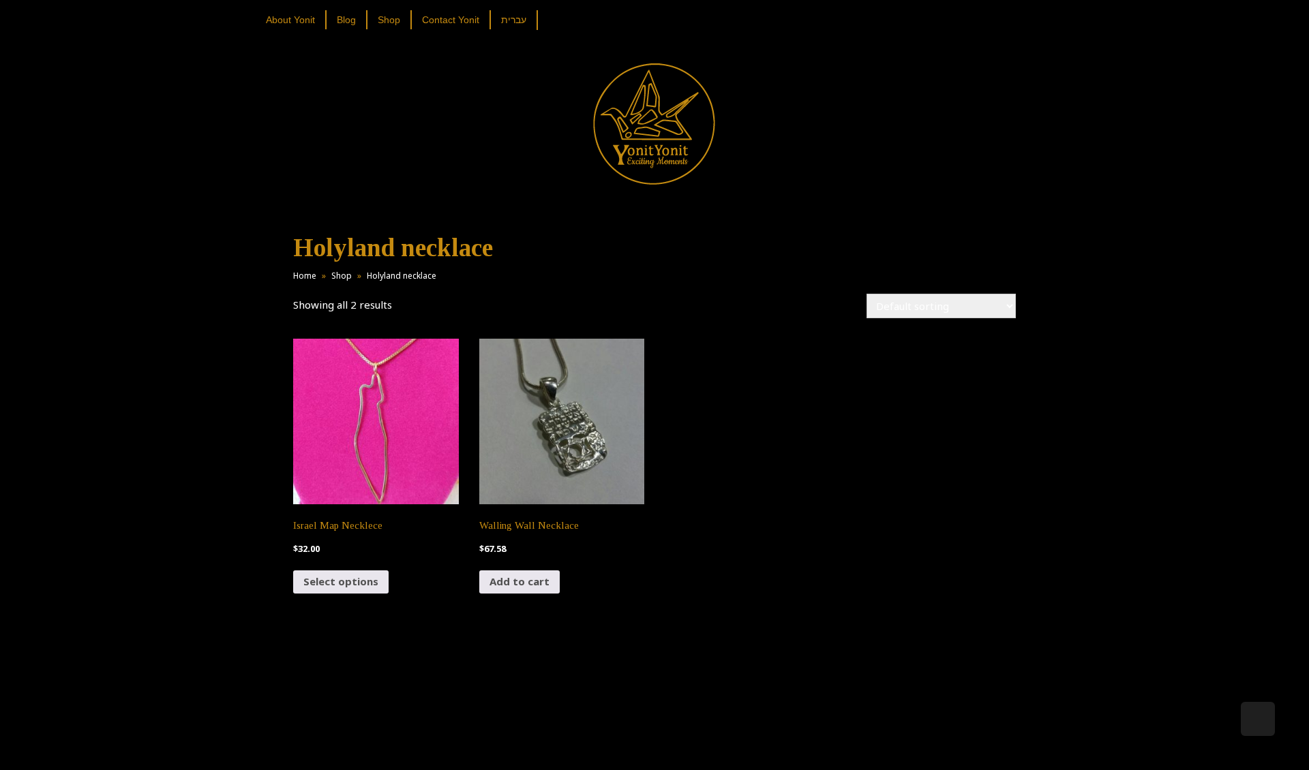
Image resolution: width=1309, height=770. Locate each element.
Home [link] (304, 275)
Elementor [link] (674, 745)
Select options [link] (340, 581)
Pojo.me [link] (632, 737)
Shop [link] (341, 275)
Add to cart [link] (520, 581)
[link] (295, 19)
